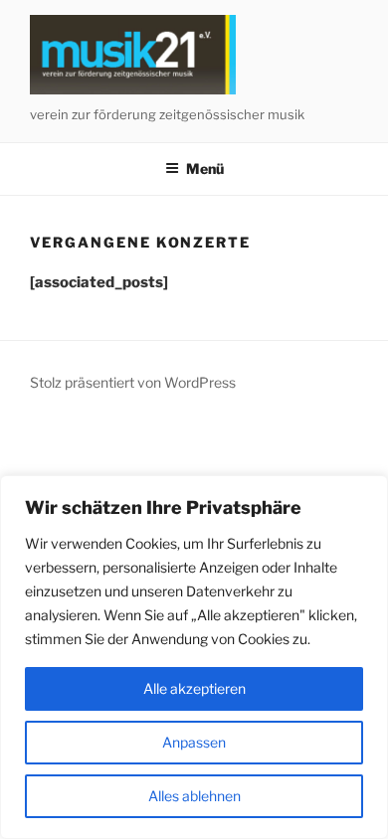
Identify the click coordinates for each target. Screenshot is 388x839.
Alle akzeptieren (194, 688)
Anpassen (194, 742)
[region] (194, 657)
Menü (205, 168)
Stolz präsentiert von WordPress (133, 382)
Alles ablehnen (194, 795)
